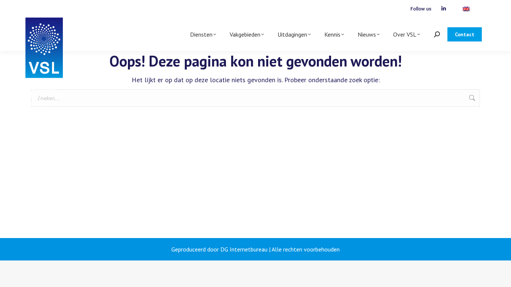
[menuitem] (466, 8)
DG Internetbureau (243, 249)
